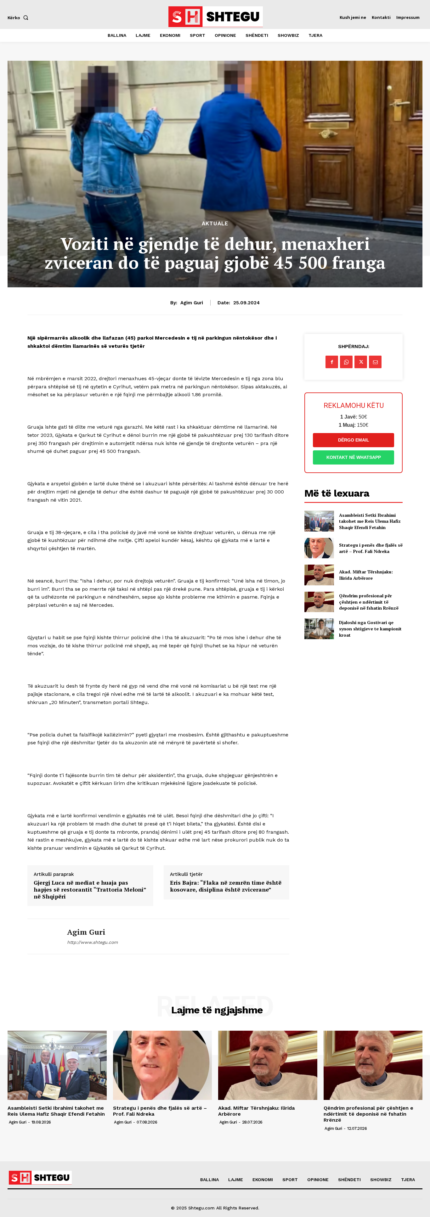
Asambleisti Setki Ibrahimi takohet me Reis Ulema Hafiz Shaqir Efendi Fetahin (370, 521)
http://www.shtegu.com (92, 942)
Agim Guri (191, 303)
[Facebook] (331, 362)
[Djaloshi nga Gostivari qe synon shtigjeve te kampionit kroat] (319, 628)
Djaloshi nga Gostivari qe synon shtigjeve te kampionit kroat (370, 628)
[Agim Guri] (42, 936)
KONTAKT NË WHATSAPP (353, 457)
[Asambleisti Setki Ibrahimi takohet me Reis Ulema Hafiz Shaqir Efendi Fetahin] (319, 521)
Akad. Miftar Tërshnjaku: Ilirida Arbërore (366, 575)
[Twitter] (360, 362)
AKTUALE (215, 223)
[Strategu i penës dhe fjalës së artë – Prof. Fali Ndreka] (319, 548)
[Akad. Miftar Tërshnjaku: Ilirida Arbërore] (319, 575)
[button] (19, 17)
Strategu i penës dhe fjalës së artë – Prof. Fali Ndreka (371, 548)
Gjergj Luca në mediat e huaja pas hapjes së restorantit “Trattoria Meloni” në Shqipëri (90, 889)
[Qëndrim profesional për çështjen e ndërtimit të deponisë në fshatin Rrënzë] (319, 602)
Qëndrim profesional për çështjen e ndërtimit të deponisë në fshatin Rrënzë (369, 602)
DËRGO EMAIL (353, 439)
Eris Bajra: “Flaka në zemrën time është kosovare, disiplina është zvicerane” (225, 886)
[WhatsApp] (346, 362)
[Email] (375, 362)
